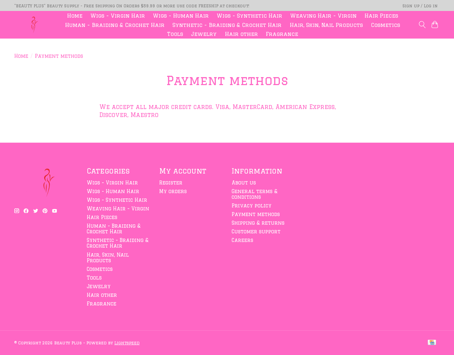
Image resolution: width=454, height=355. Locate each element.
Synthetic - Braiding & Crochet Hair (227, 25)
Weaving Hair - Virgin (323, 16)
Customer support (256, 231)
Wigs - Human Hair (181, 16)
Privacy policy (252, 205)
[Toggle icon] (422, 25)
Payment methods (256, 214)
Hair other (241, 34)
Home (74, 16)
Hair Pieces (381, 16)
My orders (173, 191)
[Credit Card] (432, 343)
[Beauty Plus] (32, 25)
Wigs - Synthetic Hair (249, 16)
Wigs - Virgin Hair (117, 16)
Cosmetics (385, 25)
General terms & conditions (255, 194)
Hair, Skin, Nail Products (326, 25)
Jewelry (204, 34)
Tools (175, 34)
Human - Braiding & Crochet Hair (115, 25)
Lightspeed (127, 342)
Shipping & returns (258, 223)
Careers (242, 240)
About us (244, 182)
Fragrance (282, 34)
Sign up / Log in (420, 5)
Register (170, 182)
